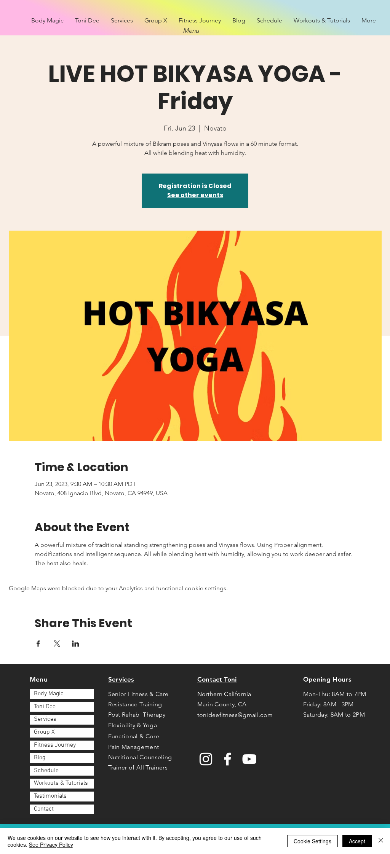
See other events (195, 195)
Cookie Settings (312, 841)
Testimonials (50, 796)
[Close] (380, 841)
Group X (44, 732)
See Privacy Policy (51, 844)
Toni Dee (45, 707)
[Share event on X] (57, 643)
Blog (39, 758)
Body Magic (49, 694)
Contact (44, 809)
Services (45, 719)
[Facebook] (227, 759)
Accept (357, 841)
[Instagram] (205, 759)
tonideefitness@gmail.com (235, 715)
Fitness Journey (55, 745)
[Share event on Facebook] (38, 643)
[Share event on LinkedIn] (75, 643)
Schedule (46, 770)
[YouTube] (249, 759)
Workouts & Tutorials (61, 783)
